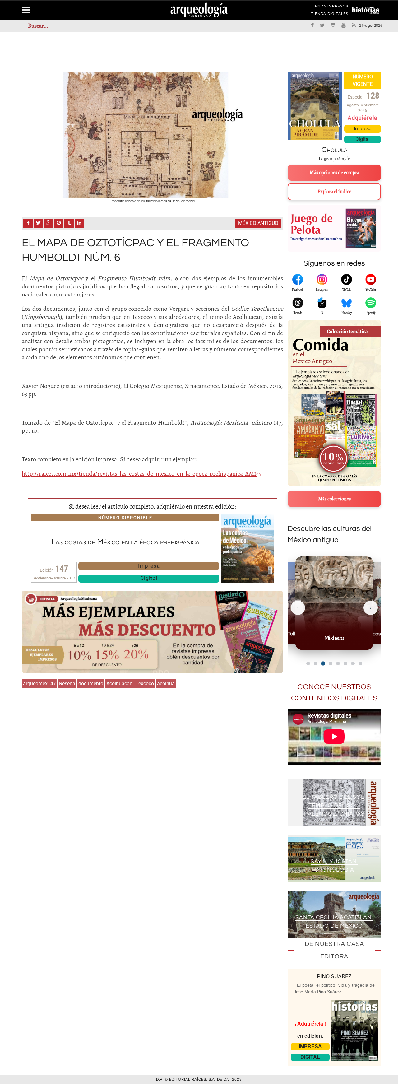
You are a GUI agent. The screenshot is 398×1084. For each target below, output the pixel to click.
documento (90, 683)
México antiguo (258, 223)
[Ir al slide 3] (323, 663)
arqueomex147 (39, 683)
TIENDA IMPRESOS (329, 7)
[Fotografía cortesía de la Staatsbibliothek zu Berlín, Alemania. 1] (152, 135)
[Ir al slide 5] (338, 663)
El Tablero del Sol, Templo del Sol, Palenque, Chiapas (334, 805)
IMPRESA (310, 1046)
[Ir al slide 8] (360, 663)
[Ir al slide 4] (330, 663)
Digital (148, 578)
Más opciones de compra (334, 172)
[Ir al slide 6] (345, 663)
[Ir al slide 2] (315, 663)
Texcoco (145, 683)
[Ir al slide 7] (353, 663)
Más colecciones (334, 498)
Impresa (149, 566)
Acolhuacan (119, 683)
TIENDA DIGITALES (329, 15)
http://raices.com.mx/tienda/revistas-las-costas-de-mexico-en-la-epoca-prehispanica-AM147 (141, 473)
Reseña (67, 683)
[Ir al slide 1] (308, 663)
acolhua (166, 683)
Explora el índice (334, 191)
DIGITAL (310, 1057)
